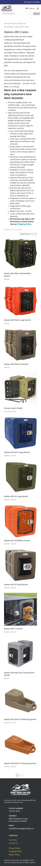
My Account (28, 2)
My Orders (36, 2)
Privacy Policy (14, 848)
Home (6, 23)
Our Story (13, 840)
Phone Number (16, 808)
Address (13, 816)
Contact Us (13, 843)
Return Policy (14, 854)
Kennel (13, 23)
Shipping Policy (24, 224)
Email (11, 825)
